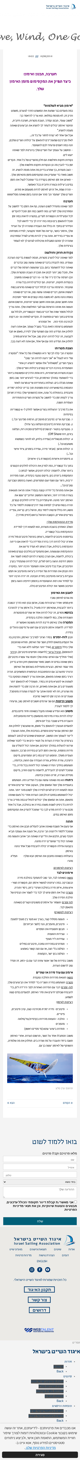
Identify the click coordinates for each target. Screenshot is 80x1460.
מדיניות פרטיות (23, 1255)
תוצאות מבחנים (54, 1396)
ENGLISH (42, 1261)
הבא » (11, 1103)
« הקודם (68, 1103)
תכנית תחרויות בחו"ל (51, 1386)
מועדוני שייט (15, 1249)
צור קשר (39, 1299)
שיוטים (57, 1249)
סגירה (40, 1455)
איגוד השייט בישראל (56, 1352)
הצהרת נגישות (47, 1255)
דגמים (65, 1255)
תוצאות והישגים (38, 1249)
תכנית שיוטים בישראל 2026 (47, 1381)
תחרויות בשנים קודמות (50, 1391)
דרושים (39, 1310)
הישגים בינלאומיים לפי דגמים (46, 1416)
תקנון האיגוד (39, 1289)
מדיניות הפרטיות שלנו (40, 1447)
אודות (72, 1249)
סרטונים (59, 1367)
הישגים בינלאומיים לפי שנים (47, 1411)
